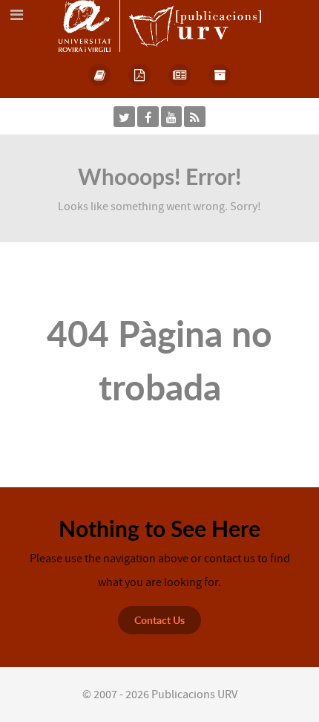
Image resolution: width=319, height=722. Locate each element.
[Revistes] (180, 75)
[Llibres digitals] (139, 75)
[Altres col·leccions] (220, 75)
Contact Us (159, 620)
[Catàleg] (100, 75)
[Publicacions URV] (160, 25)
